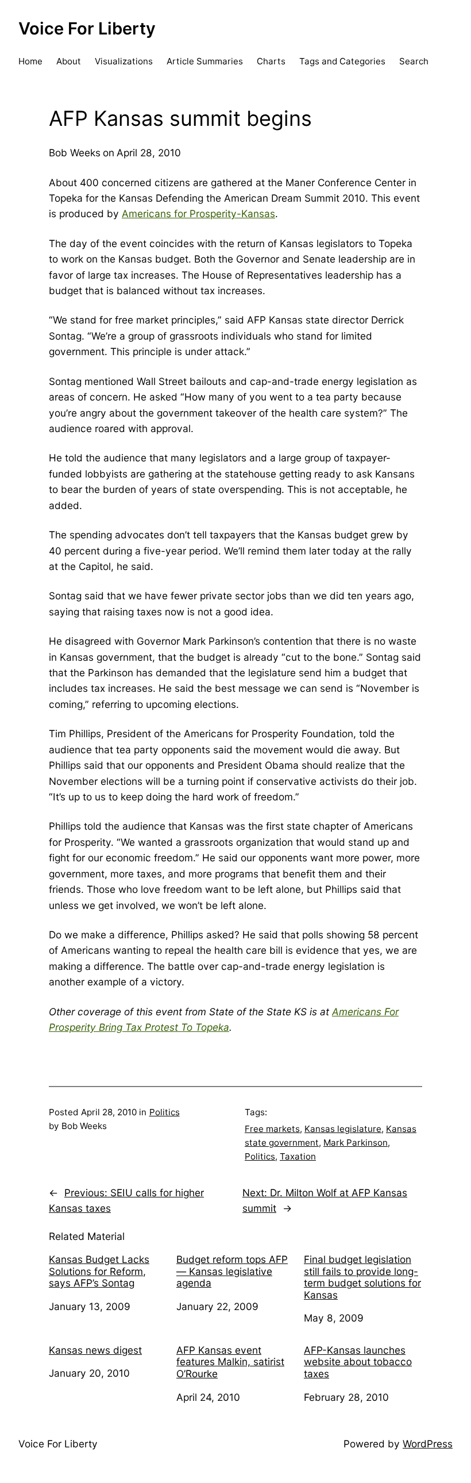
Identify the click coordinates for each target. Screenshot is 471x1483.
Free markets (272, 1128)
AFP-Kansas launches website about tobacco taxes (358, 1362)
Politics (164, 1112)
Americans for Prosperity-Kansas (198, 213)
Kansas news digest (95, 1350)
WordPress (428, 1444)
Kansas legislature (342, 1128)
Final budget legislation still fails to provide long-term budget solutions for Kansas (362, 1277)
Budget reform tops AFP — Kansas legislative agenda (232, 1271)
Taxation (298, 1156)
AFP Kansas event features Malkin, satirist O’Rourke (230, 1362)
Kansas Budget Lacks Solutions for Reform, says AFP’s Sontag (99, 1271)
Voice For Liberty (87, 28)
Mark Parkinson (355, 1142)
